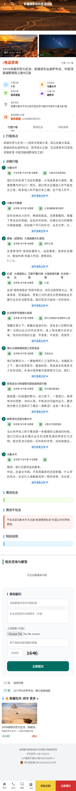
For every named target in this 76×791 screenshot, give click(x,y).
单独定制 (45, 785)
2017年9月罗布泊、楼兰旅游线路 (31, 690)
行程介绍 (13, 127)
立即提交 (38, 666)
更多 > (34, 698)
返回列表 (18, 682)
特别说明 (63, 127)
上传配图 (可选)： (17, 628)
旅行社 (19, 467)
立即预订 (66, 785)
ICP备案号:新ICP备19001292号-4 (38, 758)
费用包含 (38, 127)
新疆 (58, 472)
